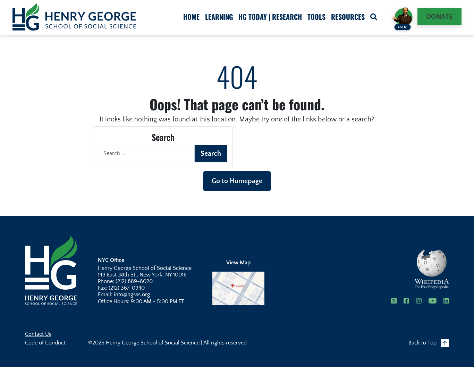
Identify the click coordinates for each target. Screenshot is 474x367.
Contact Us (38, 334)
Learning (219, 16)
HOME (191, 16)
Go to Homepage (237, 181)
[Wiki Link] (431, 269)
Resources (348, 16)
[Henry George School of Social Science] (51, 269)
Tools (316, 16)
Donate (439, 16)
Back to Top (422, 343)
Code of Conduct (45, 343)
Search (211, 153)
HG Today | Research (270, 16)
